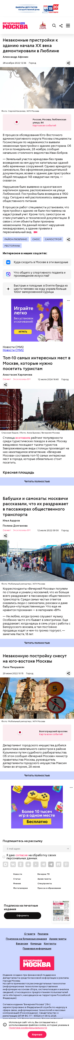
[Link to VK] (13, 864)
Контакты (50, 943)
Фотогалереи (20, 888)
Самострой (53, 239)
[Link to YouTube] (36, 864)
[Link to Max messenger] (5, 864)
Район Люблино (15, 239)
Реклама (43, 933)
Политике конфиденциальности (28, 1027)
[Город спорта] (42, 26)
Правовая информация (37, 948)
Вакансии (22, 943)
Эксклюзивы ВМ (21, 379)
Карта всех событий (44, 125)
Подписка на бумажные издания (26, 938)
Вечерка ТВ (44, 874)
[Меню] (68, 25)
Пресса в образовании (49, 888)
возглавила (22, 438)
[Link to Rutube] (58, 864)
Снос (36, 239)
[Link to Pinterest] (66, 864)
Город (32, 63)
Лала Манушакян (13, 667)
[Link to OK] (20, 864)
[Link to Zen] (28, 864)
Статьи (16, 879)
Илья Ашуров (11, 520)
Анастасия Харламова (17, 374)
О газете (29, 933)
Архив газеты (44, 879)
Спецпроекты (45, 884)
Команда (35, 943)
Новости (17, 874)
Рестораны (12, 245)
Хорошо (37, 1034)
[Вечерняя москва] (37, 963)
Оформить (23, 915)
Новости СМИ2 (13, 350)
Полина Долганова (15, 525)
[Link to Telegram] (43, 864)
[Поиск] (54, 25)
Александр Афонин (15, 56)
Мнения (17, 884)
